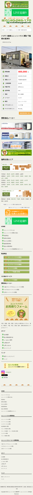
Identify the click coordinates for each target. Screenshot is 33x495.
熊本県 (26, 184)
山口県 (26, 180)
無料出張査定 (7, 238)
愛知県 (8, 174)
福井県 (12, 174)
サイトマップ (7, 348)
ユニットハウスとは (9, 230)
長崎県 (6, 186)
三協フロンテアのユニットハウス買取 (14, 287)
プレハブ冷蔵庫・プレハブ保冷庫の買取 (9, 431)
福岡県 (8, 184)
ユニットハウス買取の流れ (11, 233)
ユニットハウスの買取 (6, 419)
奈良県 (17, 176)
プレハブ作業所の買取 (6, 428)
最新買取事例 (7, 243)
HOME (3, 29)
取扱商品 (6, 235)
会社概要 (6, 334)
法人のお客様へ (8, 241)
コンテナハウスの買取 (6, 424)
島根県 (17, 180)
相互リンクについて (9, 356)
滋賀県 (8, 176)
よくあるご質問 (8, 340)
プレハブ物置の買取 (5, 435)
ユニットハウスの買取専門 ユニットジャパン (18, 491)
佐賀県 (21, 184)
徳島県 (21, 182)
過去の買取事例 (8, 246)
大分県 (12, 184)
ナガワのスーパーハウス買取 (11, 289)
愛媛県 (12, 182)
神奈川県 (13, 199)
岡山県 (12, 180)
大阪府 (26, 176)
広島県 (21, 180)
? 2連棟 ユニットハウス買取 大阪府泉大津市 (12, 204)
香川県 (8, 182)
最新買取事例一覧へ (25, 113)
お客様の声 (7, 342)
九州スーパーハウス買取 (10, 292)
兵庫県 (6, 178)
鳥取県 (8, 180)
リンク (5, 359)
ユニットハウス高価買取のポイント (13, 249)
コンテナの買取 (4, 433)
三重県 (12, 176)
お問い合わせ (7, 345)
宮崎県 (17, 184)
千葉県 (18, 199)
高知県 (17, 182)
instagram (8, 372)
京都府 (21, 176)
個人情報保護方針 (8, 337)
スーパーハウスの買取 (6, 421)
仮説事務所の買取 (5, 426)
